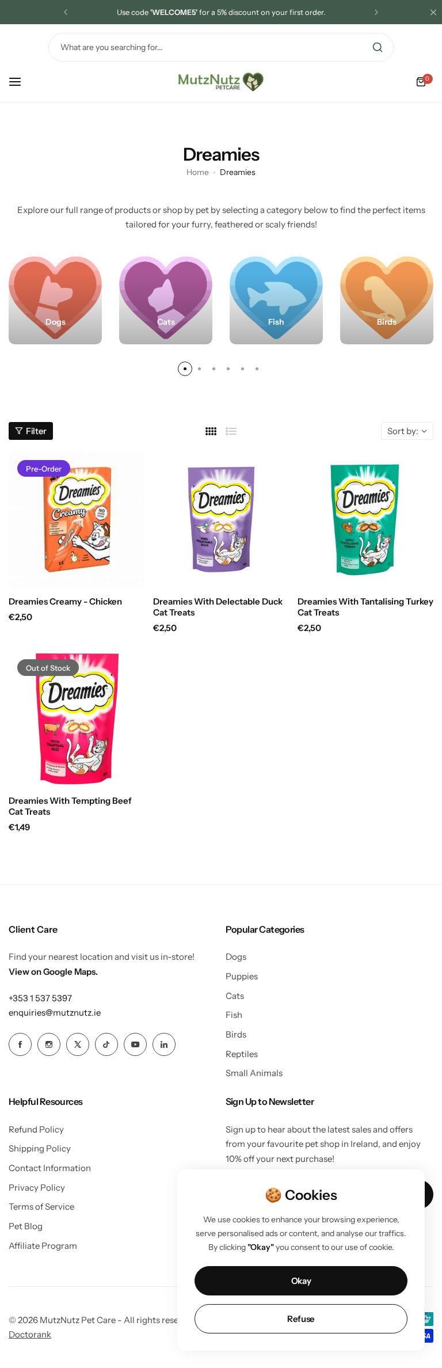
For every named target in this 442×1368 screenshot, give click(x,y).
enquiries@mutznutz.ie (55, 1012)
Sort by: (402, 430)
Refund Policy (36, 1129)
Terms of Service (41, 1206)
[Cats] (165, 297)
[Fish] (276, 297)
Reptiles (242, 1053)
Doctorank (30, 1334)
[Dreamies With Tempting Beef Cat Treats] (76, 718)
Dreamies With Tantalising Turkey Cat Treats (365, 607)
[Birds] (386, 297)
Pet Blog (26, 1226)
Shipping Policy (40, 1148)
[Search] (377, 47)
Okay (301, 1280)
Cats (235, 995)
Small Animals (254, 1072)
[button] (65, 12)
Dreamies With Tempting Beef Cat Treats (70, 806)
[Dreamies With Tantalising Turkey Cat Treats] (365, 519)
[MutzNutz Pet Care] (221, 81)
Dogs (236, 956)
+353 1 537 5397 (40, 998)
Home (197, 172)
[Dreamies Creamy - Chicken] (76, 519)
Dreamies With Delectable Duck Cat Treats (218, 607)
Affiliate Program (43, 1245)
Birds (236, 1034)
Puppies (242, 976)
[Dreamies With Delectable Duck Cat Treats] (221, 519)
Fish (234, 1014)
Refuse (301, 1318)
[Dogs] (55, 297)
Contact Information (50, 1167)
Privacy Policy (37, 1187)
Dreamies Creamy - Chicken (65, 601)
